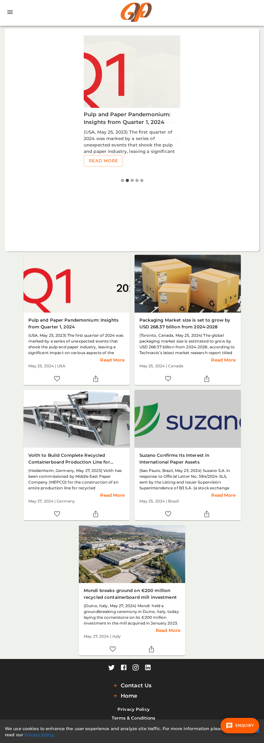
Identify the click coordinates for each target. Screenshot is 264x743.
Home (129, 695)
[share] (96, 378)
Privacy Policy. (39, 734)
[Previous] (14, 139)
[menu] (10, 13)
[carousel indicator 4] (137, 180)
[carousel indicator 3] (132, 180)
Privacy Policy (134, 709)
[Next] (250, 139)
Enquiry (244, 725)
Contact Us (136, 685)
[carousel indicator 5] (141, 180)
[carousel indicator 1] (122, 180)
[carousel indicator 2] (127, 180)
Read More (103, 160)
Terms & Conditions (133, 717)
